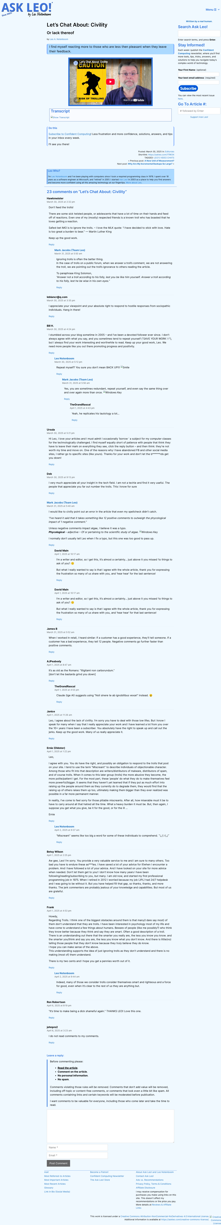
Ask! (46, 1172)
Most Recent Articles (55, 1184)
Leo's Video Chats (164, 157)
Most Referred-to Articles (57, 1176)
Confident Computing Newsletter (107, 1176)
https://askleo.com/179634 (161, 154)
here (180, 98)
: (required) (196, 78)
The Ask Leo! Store (100, 1180)
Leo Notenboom (59, 176)
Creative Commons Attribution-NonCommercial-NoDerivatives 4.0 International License (164, 1216)
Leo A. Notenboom (59, 39)
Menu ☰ (211, 9)
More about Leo (133, 182)
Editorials (169, 151)
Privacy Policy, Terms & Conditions (153, 1184)
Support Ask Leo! (199, 117)
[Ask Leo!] (28, 9)
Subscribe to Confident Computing (70, 134)
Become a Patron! (99, 1172)
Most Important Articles (56, 1180)
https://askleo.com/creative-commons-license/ (184, 1219)
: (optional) (192, 70)
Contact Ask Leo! (145, 1176)
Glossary (48, 1187)
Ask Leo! (123, 179)
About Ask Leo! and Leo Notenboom (155, 1172)
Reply (51, 244)
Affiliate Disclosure (145, 1187)
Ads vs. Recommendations (149, 1180)
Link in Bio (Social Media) (57, 1191)
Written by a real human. (199, 21)
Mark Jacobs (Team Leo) (69, 250)
